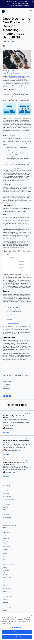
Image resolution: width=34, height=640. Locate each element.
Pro (3, 556)
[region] (17, 626)
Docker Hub (5, 490)
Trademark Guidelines (7, 607)
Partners (5, 591)
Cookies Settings (17, 627)
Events (4, 594)
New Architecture (7, 384)
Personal (5, 553)
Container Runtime (7, 517)
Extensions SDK (6, 538)
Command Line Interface (8, 511)
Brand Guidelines (6, 605)
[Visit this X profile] (7, 396)
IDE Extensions (6, 514)
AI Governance (6, 507)
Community (5, 541)
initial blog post (17, 79)
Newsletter (5, 549)
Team (4, 559)
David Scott (8, 46)
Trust (4, 585)
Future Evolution (7, 388)
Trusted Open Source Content (9, 522)
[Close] (32, 615)
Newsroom (5, 599)
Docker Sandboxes (7, 504)
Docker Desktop (9, 375)
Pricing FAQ (5, 567)
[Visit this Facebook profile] (10, 396)
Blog (4, 580)
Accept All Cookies (17, 637)
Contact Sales (6, 570)
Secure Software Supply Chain (9, 525)
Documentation (6, 529)
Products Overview (7, 485)
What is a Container (7, 577)
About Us (5, 574)
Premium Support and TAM (9, 564)
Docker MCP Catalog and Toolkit (10, 499)
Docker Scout (6, 493)
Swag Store (5, 602)
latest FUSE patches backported (18, 322)
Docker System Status (8, 596)
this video (18, 220)
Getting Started (6, 532)
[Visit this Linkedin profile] (4, 396)
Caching (5, 386)
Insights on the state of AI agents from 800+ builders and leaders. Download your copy (20, 4)
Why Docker (5, 582)
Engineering (19, 375)
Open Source (5, 543)
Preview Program (6, 546)
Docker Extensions (7, 520)
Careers (4, 610)
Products (28, 375)
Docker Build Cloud (7, 496)
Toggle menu (30, 11)
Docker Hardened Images (8, 501)
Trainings (5, 535)
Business (5, 561)
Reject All (17, 632)
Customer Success (7, 588)
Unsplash (16, 73)
